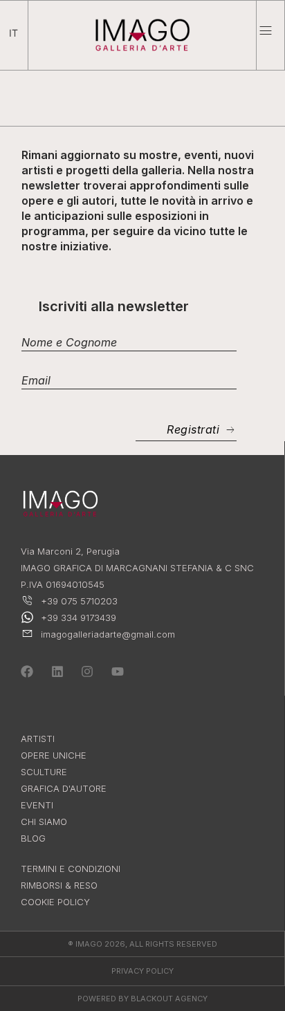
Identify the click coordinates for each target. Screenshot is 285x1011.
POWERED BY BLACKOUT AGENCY (142, 998)
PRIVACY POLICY (142, 971)
